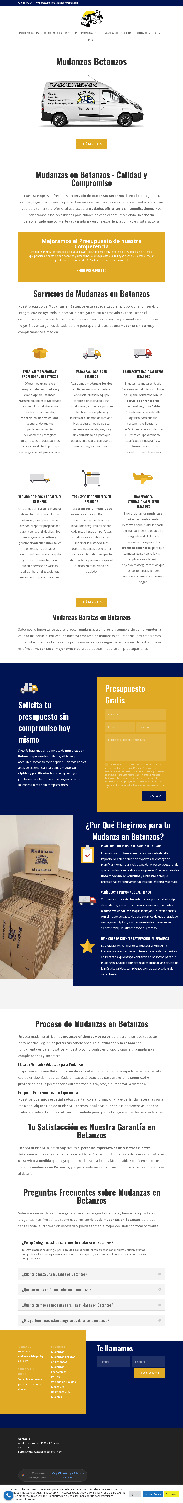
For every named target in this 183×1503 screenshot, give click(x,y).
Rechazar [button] (171, 1494)
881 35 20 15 (25, 1447)
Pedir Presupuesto (91, 270)
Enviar (154, 796)
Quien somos (143, 33)
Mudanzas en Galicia (55, 33)
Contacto (91, 40)
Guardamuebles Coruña (117, 33)
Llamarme (149, 1373)
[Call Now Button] (8, 1495)
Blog (157, 33)
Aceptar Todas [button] (153, 1494)
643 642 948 (27, 2)
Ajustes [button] (135, 1494)
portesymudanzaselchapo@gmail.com (40, 1451)
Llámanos (91, 144)
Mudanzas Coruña (29, 33)
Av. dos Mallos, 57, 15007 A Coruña (38, 1443)
